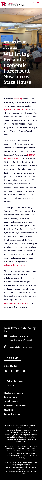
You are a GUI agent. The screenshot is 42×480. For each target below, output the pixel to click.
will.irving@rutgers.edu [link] (14, 265)
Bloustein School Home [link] (15, 405)
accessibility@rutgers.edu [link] (16, 437)
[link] (13, 4)
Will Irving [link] (17, 98)
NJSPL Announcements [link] (15, 42)
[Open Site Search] (33, 3)
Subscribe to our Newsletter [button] (15, 383)
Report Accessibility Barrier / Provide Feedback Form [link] (22, 440)
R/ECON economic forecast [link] (16, 109)
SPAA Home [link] (9, 409)
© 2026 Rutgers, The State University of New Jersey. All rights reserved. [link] (21, 463)
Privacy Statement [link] (12, 414)
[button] (38, 4)
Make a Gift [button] (12, 357)
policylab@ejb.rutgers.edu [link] (16, 303)
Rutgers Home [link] (10, 397)
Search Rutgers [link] (11, 401)
